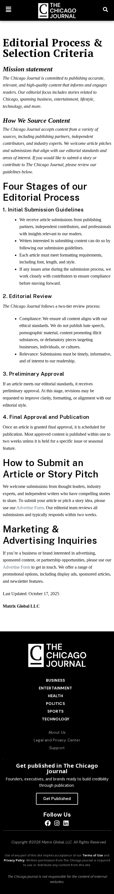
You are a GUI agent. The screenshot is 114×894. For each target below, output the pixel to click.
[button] (8, 9)
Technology (55, 719)
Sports (55, 711)
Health (55, 695)
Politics (55, 703)
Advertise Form (30, 507)
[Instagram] (57, 823)
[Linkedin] (66, 823)
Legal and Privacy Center (57, 740)
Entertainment (55, 688)
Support (57, 747)
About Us (57, 732)
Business (55, 680)
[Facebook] (48, 823)
